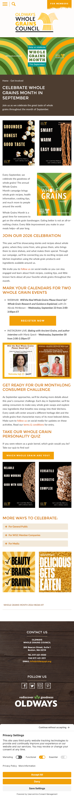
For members (59, 3)
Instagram (40, 686)
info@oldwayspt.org (40, 661)
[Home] (37, 22)
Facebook (25, 686)
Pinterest (48, 686)
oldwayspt (36, 702)
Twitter (32, 686)
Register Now (33, 320)
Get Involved (16, 80)
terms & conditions (34, 424)
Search (13, 4)
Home (5, 80)
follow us (25, 268)
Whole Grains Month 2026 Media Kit (24, 605)
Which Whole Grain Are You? (28, 455)
